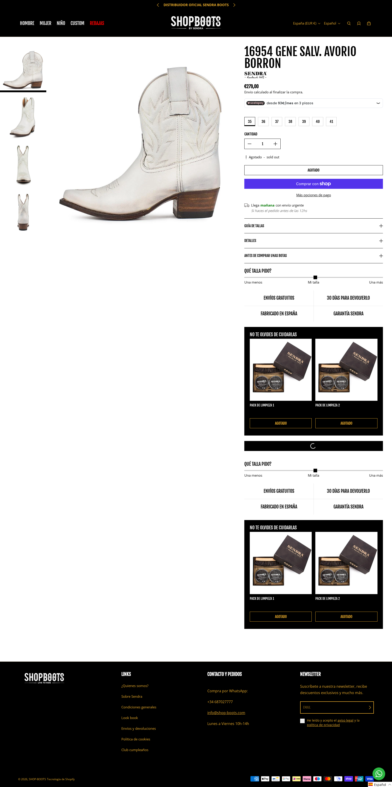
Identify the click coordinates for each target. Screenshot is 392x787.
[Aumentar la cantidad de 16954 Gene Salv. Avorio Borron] (275, 144)
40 (318, 121)
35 (250, 121)
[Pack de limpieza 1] (281, 370)
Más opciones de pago (313, 195)
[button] (380, 784)
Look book (129, 717)
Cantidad (250, 134)
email (307, 707)
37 (277, 121)
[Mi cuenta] (359, 23)
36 (263, 121)
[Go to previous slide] (158, 5)
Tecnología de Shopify (61, 779)
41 (331, 121)
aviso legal (345, 720)
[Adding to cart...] (313, 446)
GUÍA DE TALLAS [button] (254, 226)
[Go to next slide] (234, 5)
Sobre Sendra (131, 696)
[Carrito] (369, 23)
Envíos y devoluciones (138, 728)
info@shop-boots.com (226, 712)
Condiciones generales (138, 707)
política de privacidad (323, 725)
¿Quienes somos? (134, 685)
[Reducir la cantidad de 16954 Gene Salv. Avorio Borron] (250, 144)
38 (290, 121)
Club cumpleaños (134, 749)
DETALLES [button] (250, 240)
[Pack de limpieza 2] (346, 370)
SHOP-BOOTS (37, 779)
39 (304, 121)
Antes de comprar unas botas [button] (265, 255)
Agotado (313, 170)
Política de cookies (135, 739)
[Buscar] (349, 23)
